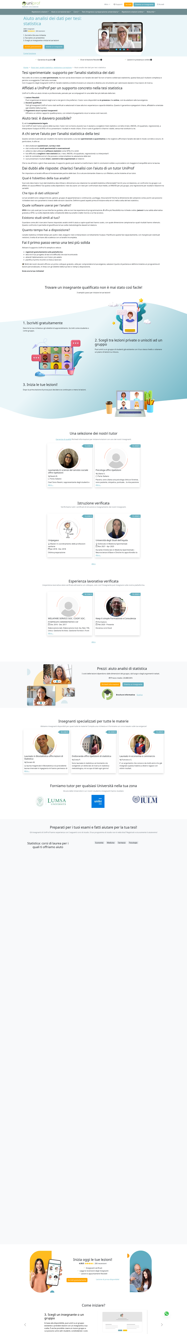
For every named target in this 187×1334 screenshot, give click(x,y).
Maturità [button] (150, 12)
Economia (99, 842)
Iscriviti (128, 4)
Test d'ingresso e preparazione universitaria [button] (100, 12)
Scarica (140, 695)
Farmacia (121, 842)
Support (119, 4)
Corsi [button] (76, 12)
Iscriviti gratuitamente (33, 47)
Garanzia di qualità (63, 439)
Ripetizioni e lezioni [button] (39, 12)
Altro (106, 4)
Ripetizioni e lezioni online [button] (132, 12)
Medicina (110, 842)
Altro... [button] (50, 485)
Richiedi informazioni (110, 684)
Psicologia (133, 842)
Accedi (161, 4)
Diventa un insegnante (144, 4)
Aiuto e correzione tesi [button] (60, 12)
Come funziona (29, 53)
